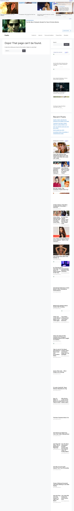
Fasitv (7, 35)
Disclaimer (66, 35)
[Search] (24, 50)
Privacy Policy (59, 35)
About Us (40, 35)
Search (54, 42)
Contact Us (34, 35)
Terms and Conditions (49, 35)
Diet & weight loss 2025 (58, 130)
